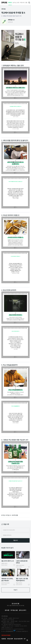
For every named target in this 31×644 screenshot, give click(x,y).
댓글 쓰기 (15, 540)
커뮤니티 (22, 2)
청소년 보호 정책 (18, 639)
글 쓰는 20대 (16, 2)
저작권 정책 (10, 639)
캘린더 (27, 2)
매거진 (10, 2)
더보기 (15, 590)
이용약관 (3, 639)
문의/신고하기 (22, 610)
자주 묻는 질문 (14, 610)
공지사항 (7, 610)
